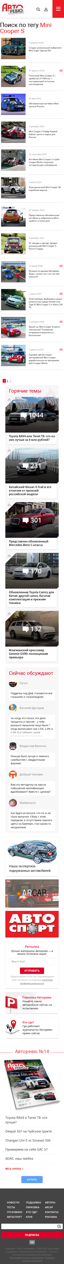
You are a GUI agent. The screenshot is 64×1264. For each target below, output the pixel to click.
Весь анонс (13, 1168)
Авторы (50, 1202)
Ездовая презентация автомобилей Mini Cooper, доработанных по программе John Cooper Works (44, 359)
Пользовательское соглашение (26, 1257)
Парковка (32, 1207)
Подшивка (33, 1202)
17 (13, 123)
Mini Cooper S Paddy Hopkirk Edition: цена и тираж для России (43, 134)
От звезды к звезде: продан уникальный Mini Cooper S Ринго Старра (43, 246)
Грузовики (14, 1212)
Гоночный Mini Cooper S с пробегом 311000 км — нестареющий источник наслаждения (42, 80)
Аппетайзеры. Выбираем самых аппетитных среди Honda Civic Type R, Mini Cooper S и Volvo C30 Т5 (46, 303)
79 (13, 96)
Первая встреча (11, 319)
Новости (7, 40)
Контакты (51, 1212)
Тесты (11, 1207)
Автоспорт (14, 1217)
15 (13, 40)
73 (13, 151)
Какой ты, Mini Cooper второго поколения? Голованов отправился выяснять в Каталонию (44, 331)
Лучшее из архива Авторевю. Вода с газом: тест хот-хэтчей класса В (44, 273)
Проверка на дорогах (14, 68)
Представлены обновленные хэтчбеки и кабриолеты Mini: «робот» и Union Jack (44, 218)
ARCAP (49, 1207)
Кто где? (31, 1212)
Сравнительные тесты (15, 263)
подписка (32, 1235)
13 (13, 179)
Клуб (29, 1217)
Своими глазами (11, 347)
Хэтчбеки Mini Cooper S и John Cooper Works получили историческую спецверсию (44, 162)
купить (32, 1179)
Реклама (51, 1217)
